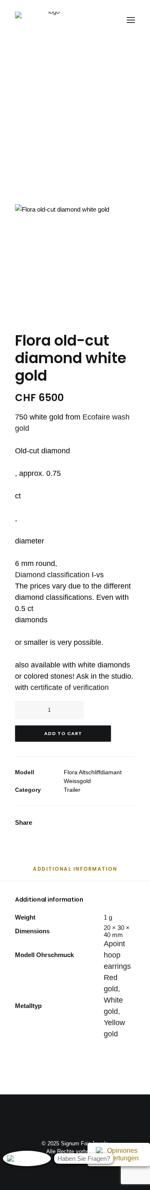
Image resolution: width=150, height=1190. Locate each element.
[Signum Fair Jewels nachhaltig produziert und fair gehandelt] (51, 20)
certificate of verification (69, 687)
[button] (131, 20)
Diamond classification (52, 575)
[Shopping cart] (106, 20)
